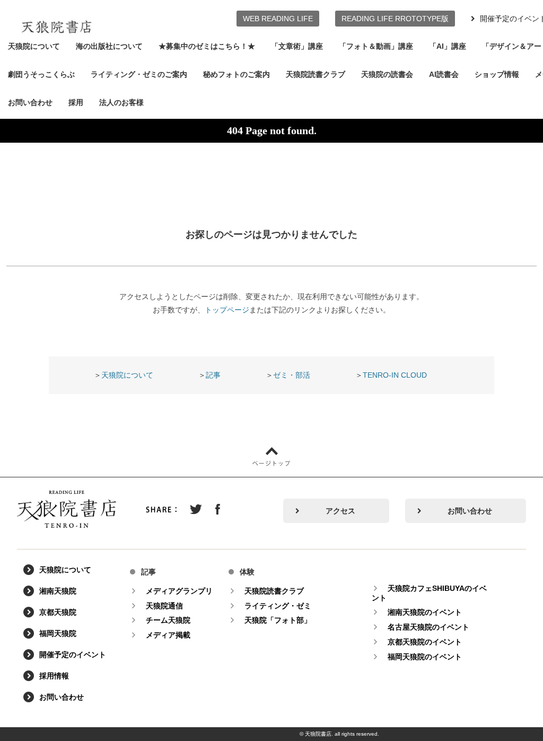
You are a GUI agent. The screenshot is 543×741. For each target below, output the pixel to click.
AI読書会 (444, 74)
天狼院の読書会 (387, 74)
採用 (75, 102)
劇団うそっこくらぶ (41, 74)
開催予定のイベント (72, 654)
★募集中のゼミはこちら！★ (207, 46)
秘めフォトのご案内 (236, 74)
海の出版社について (109, 46)
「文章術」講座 (297, 46)
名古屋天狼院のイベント (428, 627)
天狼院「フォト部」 (277, 620)
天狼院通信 (164, 605)
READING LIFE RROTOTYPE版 (395, 18)
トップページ (227, 310)
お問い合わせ (30, 102)
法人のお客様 (121, 102)
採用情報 (54, 676)
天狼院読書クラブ (315, 74)
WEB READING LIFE (278, 18)
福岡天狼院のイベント (425, 656)
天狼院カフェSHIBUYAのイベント (429, 593)
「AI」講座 (447, 46)
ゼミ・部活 (291, 375)
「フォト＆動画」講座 (376, 46)
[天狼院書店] (56, 20)
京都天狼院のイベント (425, 642)
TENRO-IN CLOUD (395, 375)
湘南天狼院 (57, 591)
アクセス (340, 511)
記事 (213, 375)
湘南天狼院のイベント (425, 612)
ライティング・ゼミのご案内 (139, 74)
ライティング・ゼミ (277, 605)
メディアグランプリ (179, 591)
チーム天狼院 (168, 620)
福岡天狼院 (57, 633)
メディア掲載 (168, 635)
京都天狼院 (57, 612)
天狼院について (34, 46)
